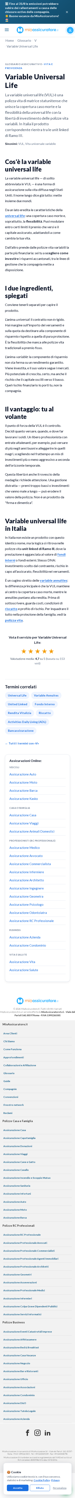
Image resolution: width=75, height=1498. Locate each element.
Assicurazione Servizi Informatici (22, 1314)
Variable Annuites (46, 695)
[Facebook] (27, 1433)
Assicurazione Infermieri (17, 1298)
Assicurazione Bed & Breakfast (21, 1347)
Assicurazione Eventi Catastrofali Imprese (27, 1331)
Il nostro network (13, 1104)
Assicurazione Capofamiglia (19, 1138)
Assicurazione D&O (14, 1403)
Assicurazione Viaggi (24, 823)
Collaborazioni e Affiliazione (19, 1065)
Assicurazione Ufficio (15, 1379)
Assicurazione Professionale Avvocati (25, 1242)
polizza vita (14, 620)
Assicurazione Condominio (27, 945)
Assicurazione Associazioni (19, 1387)
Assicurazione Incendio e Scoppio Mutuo (27, 1177)
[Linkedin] (47, 1433)
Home (9, 40)
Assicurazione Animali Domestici (31, 831)
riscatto (11, 609)
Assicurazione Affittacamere (19, 1339)
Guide (6, 1081)
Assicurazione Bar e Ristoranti (20, 1371)
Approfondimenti (13, 1057)
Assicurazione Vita (22, 962)
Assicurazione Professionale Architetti (26, 1266)
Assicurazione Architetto (26, 880)
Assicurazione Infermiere (26, 872)
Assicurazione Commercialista (30, 864)
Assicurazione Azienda (24, 937)
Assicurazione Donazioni (17, 1146)
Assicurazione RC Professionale (31, 921)
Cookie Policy (42, 1480)
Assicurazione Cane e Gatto (19, 1162)
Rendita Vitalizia (19, 713)
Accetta (17, 1487)
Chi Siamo (9, 1041)
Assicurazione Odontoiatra (28, 912)
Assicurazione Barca (23, 790)
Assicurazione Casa (22, 815)
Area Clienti (10, 1033)
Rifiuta (40, 1487)
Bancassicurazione (21, 730)
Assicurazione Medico (24, 847)
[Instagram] (37, 1433)
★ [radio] (24, 651)
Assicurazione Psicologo (26, 904)
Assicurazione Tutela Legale (19, 1411)
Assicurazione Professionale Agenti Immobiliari (30, 1258)
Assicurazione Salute (23, 970)
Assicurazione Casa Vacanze (19, 1355)
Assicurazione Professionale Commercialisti (29, 1250)
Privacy (55, 1480)
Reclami (7, 1113)
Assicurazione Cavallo (16, 1169)
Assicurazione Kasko (23, 798)
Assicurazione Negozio (16, 1363)
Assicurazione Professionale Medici (24, 1290)
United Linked (17, 704)
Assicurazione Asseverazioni (20, 1282)
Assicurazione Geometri (17, 1274)
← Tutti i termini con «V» (22, 743)
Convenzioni (10, 1096)
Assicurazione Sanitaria (16, 1185)
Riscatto (45, 713)
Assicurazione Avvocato (26, 856)
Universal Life (17, 695)
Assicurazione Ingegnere (26, 888)
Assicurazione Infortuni (17, 1193)
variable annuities (53, 580)
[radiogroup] (37, 651)
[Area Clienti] (70, 30)
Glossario (24, 40)
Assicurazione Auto (22, 774)
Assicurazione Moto (23, 782)
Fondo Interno (45, 704)
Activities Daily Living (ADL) (27, 722)
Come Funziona (12, 1049)
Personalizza (59, 1488)
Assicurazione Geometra (26, 896)
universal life (15, 216)
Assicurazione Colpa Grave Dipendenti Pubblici (30, 1306)
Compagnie (10, 1089)
